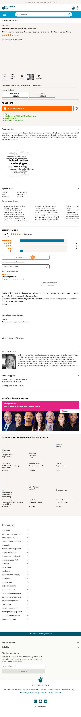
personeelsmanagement (11, 593)
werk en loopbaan (9, 619)
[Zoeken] (69, 14)
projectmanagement (10, 601)
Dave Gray (5, 25)
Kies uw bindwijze (8, 90)
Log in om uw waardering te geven (13, 262)
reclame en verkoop (9, 608)
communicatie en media (11, 541)
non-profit (6, 578)
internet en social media (11, 556)
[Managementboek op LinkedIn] (35, 701)
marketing (6, 571)
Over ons (58, 693)
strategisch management (12, 612)
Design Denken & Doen (37, 466)
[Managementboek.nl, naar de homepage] (8, 9)
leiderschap (6, 567)
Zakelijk (5, 647)
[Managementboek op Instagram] (45, 701)
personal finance (8, 590)
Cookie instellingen (68, 690)
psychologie (6, 604)
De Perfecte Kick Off (36, 502)
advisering (6, 530)
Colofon (44, 690)
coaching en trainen (10, 538)
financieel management (11, 549)
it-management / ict (10, 560)
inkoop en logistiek (9, 553)
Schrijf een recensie (12, 267)
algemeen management (11, 534)
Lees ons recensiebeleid (10, 271)
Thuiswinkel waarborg (14, 690)
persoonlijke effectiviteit (11, 597)
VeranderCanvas (62, 502)
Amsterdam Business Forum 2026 (22, 406)
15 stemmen (16, 35)
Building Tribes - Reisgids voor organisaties (13, 467)
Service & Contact (47, 693)
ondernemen (7, 582)
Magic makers (61, 466)
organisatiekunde (9, 586)
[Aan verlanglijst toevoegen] (76, 108)
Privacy (50, 690)
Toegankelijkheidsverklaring (29, 693)
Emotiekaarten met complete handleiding (12, 503)
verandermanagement (11, 616)
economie (6, 545)
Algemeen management (11, 20)
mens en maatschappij (11, 575)
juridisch (5, 564)
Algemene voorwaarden (31, 690)
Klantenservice (8, 642)
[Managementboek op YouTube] (40, 701)
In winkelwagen (15, 108)
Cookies (57, 690)
